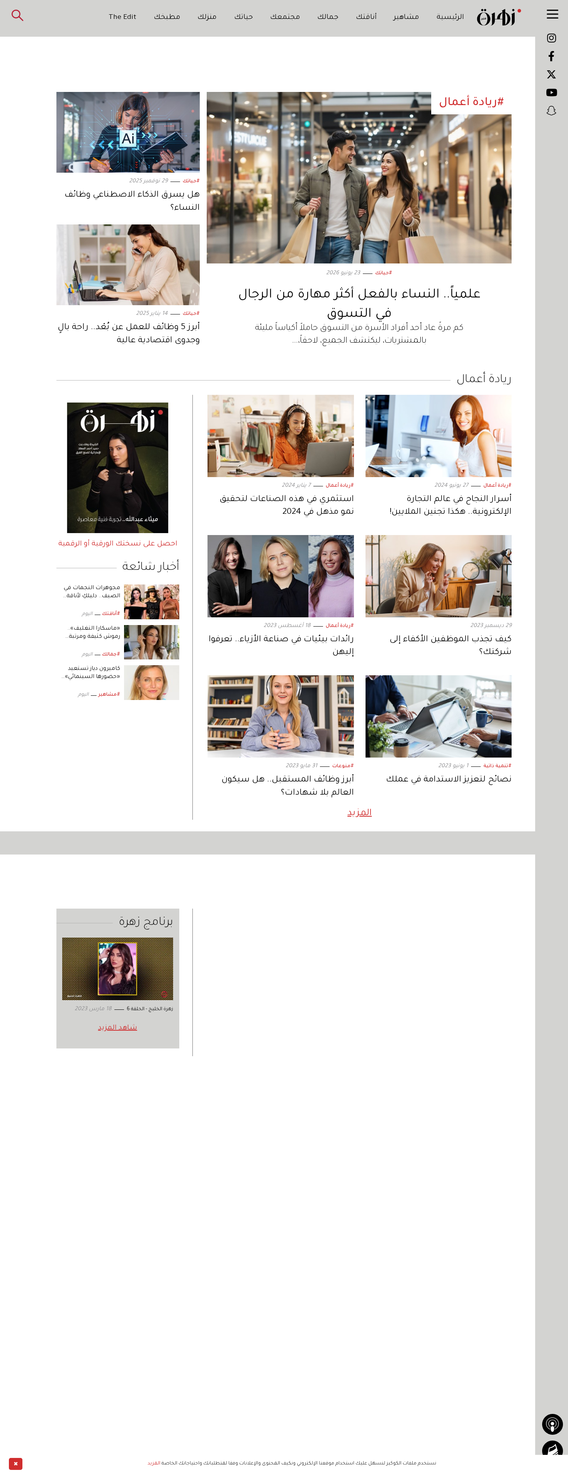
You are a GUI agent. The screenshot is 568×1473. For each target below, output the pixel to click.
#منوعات (343, 766)
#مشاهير (109, 695)
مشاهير (406, 18)
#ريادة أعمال (497, 486)
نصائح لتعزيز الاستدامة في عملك (449, 780)
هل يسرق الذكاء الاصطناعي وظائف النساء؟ (132, 202)
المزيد (359, 814)
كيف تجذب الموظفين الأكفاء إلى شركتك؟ (450, 646)
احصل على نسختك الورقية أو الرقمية (117, 544)
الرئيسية (450, 18)
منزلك (207, 18)
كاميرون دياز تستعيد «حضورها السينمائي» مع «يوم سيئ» (92, 677)
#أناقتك (111, 614)
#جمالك (111, 654)
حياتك (243, 18)
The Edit (122, 18)
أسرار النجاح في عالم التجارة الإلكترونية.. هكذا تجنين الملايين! (450, 506)
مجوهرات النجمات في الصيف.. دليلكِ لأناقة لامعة (92, 596)
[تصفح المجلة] (552, 1451)
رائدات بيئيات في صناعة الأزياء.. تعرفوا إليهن (281, 646)
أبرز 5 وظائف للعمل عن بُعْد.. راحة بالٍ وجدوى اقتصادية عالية (129, 334)
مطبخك (167, 18)
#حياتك (383, 273)
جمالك (327, 18)
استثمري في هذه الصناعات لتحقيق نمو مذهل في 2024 (286, 506)
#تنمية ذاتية (497, 766)
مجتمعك (285, 18)
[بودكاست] (552, 1424)
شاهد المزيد (117, 1028)
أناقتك (366, 18)
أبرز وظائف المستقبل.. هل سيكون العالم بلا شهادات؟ (287, 787)
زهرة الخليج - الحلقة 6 (150, 1009)
